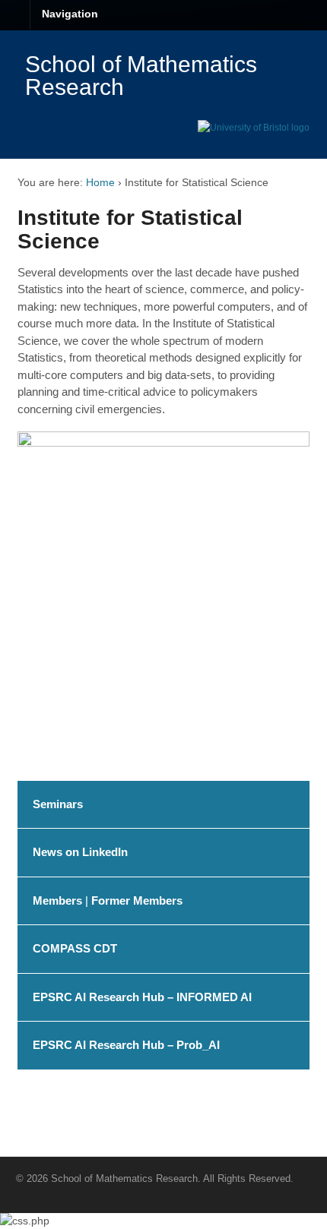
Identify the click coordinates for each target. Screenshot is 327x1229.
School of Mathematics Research (141, 76)
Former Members (137, 900)
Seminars (58, 804)
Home (100, 182)
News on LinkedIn (80, 851)
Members (57, 900)
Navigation (70, 14)
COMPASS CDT (75, 948)
